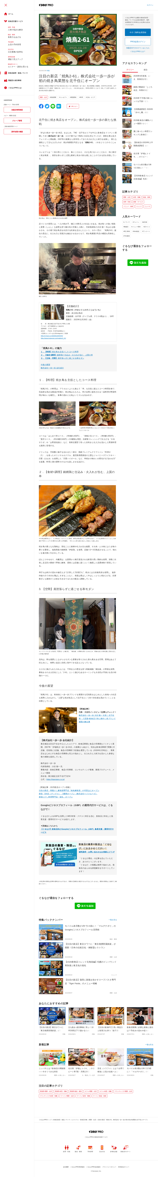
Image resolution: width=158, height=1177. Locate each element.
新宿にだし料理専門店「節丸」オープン (56, 797)
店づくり (147, 227)
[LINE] (53, 106)
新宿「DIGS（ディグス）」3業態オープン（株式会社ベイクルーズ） (68, 794)
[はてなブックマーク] (58, 106)
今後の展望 (45, 365)
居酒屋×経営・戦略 (61, 1091)
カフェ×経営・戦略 (106, 1091)
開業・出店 (43, 97)
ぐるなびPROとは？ (138, 51)
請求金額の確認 (17, 132)
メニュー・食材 (128, 206)
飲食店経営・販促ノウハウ (61, 1120)
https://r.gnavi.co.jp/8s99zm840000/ (52, 336)
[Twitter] (47, 106)
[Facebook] (41, 106)
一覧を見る (113, 920)
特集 (48, 70)
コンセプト (63, 97)
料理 (81, 97)
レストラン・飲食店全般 (79, 1120)
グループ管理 (17, 121)
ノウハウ (127, 222)
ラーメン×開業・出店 (67, 1096)
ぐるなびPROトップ (45, 1120)
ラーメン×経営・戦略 (83, 1096)
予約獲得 (127, 236)
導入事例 (127, 231)
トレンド (139, 206)
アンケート (146, 231)
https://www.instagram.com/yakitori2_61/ (53, 338)
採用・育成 (126, 202)
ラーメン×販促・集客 (99, 1096)
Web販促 (136, 231)
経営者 (145, 222)
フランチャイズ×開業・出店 (123, 1091)
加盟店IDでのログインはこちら (137, 48)
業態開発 (73, 97)
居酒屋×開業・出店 (46, 1091)
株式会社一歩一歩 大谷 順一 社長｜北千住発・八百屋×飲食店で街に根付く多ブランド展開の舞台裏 (97, 718)
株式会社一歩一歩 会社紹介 (52, 368)
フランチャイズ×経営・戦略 (48, 1096)
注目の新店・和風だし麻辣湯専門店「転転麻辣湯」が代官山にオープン (69, 790)
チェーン (136, 222)
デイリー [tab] (130, 70)
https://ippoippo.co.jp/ (55, 779)
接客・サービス (138, 202)
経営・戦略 (136, 197)
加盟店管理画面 (17, 110)
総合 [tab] (145, 70)
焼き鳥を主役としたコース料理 (59, 352)
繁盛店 (126, 227)
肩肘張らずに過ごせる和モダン (62, 358)
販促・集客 (146, 197)
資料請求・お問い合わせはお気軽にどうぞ (97, 852)
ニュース (147, 206)
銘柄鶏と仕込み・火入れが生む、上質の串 (67, 355)
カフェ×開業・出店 (91, 1091)
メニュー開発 (136, 227)
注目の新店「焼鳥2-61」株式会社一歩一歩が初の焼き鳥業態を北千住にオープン (123, 1120)
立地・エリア (91, 97)
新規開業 (53, 97)
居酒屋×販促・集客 (76, 1091)
